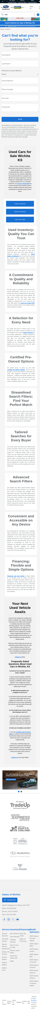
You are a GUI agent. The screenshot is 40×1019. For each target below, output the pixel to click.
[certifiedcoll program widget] (20, 854)
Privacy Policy (9, 1002)
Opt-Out (29, 1002)
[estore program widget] (20, 828)
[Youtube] (17, 919)
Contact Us (11, 900)
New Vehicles (14, 933)
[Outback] (20, 780)
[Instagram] (9, 919)
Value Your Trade (20, 219)
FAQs (12, 961)
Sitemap (19, 1002)
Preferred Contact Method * (12, 71)
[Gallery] (20, 26)
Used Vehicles (15, 936)
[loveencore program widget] (20, 867)
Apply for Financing (20, 211)
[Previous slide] (19, 791)
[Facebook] (4, 919)
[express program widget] (20, 817)
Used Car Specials (20, 203)
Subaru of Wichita (4, 1002)
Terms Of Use (14, 1002)
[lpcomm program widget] (20, 841)
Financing (25, 929)
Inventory (15, 929)
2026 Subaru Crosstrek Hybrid (34, 983)
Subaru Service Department (6, 946)
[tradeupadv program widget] (20, 805)
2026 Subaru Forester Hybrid (34, 938)
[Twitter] (13, 919)
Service (6, 929)
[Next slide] (21, 791)
